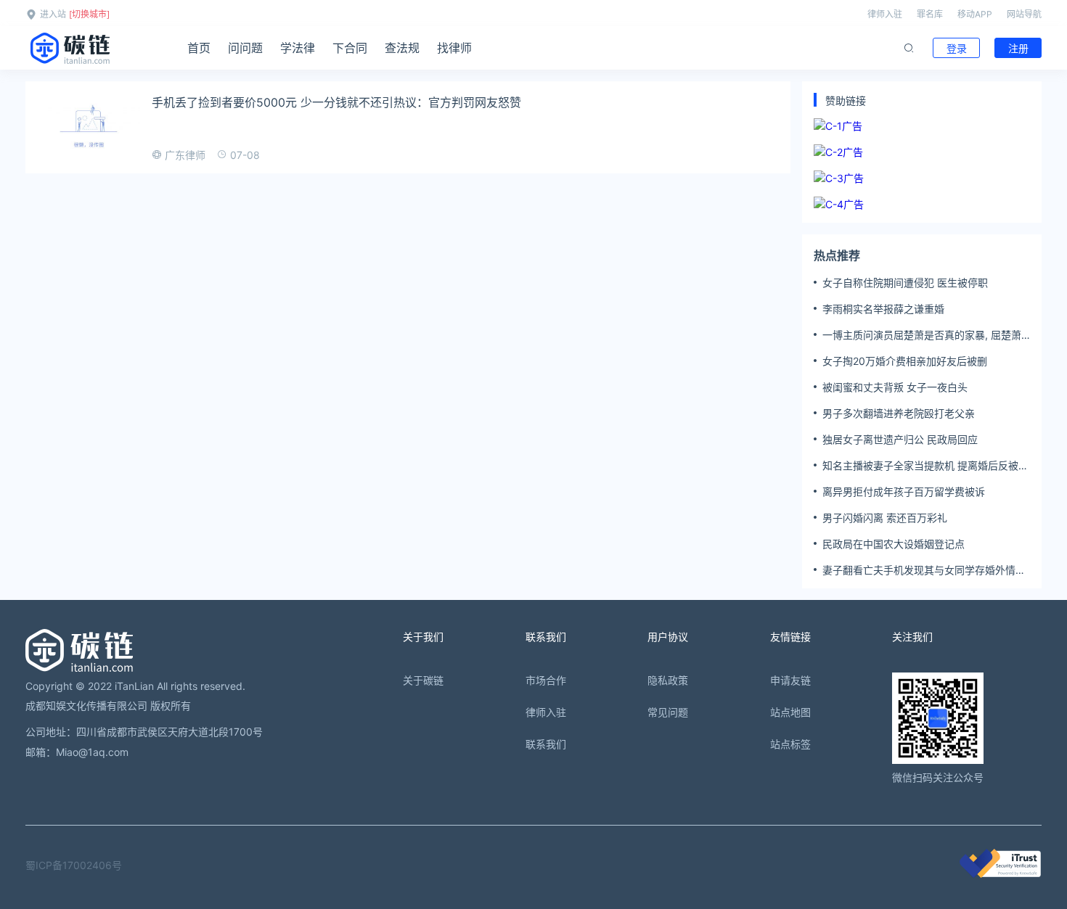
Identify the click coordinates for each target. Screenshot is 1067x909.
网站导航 (1024, 14)
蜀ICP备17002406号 (73, 865)
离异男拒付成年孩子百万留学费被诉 (903, 491)
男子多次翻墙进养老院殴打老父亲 (898, 413)
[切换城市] (89, 14)
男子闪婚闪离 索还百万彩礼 (884, 517)
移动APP (974, 14)
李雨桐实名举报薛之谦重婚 (883, 309)
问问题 (245, 48)
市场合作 (546, 680)
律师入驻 (884, 14)
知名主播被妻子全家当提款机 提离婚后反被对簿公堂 (925, 465)
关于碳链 (423, 680)
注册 (1018, 48)
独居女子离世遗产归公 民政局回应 (900, 439)
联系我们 (546, 744)
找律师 (454, 48)
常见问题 (667, 712)
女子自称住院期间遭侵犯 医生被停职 (905, 282)
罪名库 (930, 14)
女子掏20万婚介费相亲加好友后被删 (904, 361)
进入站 (53, 14)
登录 (957, 48)
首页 (198, 48)
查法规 (402, 48)
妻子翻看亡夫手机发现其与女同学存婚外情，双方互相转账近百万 (924, 570)
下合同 (349, 48)
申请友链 (790, 680)
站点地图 (790, 712)
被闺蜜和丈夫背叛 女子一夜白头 (895, 387)
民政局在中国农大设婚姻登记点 (893, 544)
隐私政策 (667, 680)
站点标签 (790, 744)
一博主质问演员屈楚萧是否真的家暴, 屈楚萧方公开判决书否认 (921, 335)
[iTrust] (1000, 874)
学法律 (297, 48)
